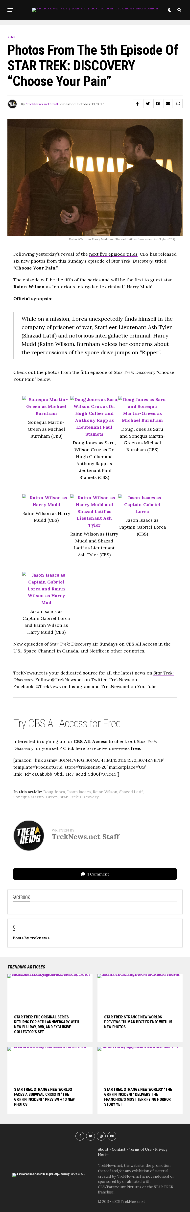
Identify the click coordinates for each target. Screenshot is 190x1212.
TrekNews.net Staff (42, 104)
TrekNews (119, 679)
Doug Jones (54, 792)
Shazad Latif (131, 792)
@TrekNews (48, 686)
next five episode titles (113, 254)
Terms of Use (140, 1149)
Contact (118, 1149)
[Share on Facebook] (137, 103)
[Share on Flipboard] (157, 103)
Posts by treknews (31, 937)
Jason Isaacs (79, 792)
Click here (74, 748)
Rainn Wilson (105, 792)
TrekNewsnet (115, 686)
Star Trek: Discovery (79, 797)
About (103, 1149)
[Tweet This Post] (147, 103)
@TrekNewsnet (67, 679)
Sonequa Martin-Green (35, 797)
